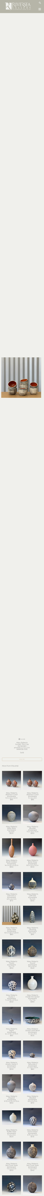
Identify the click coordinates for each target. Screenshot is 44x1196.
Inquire (22, 759)
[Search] (40, 3)
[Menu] (39, 9)
